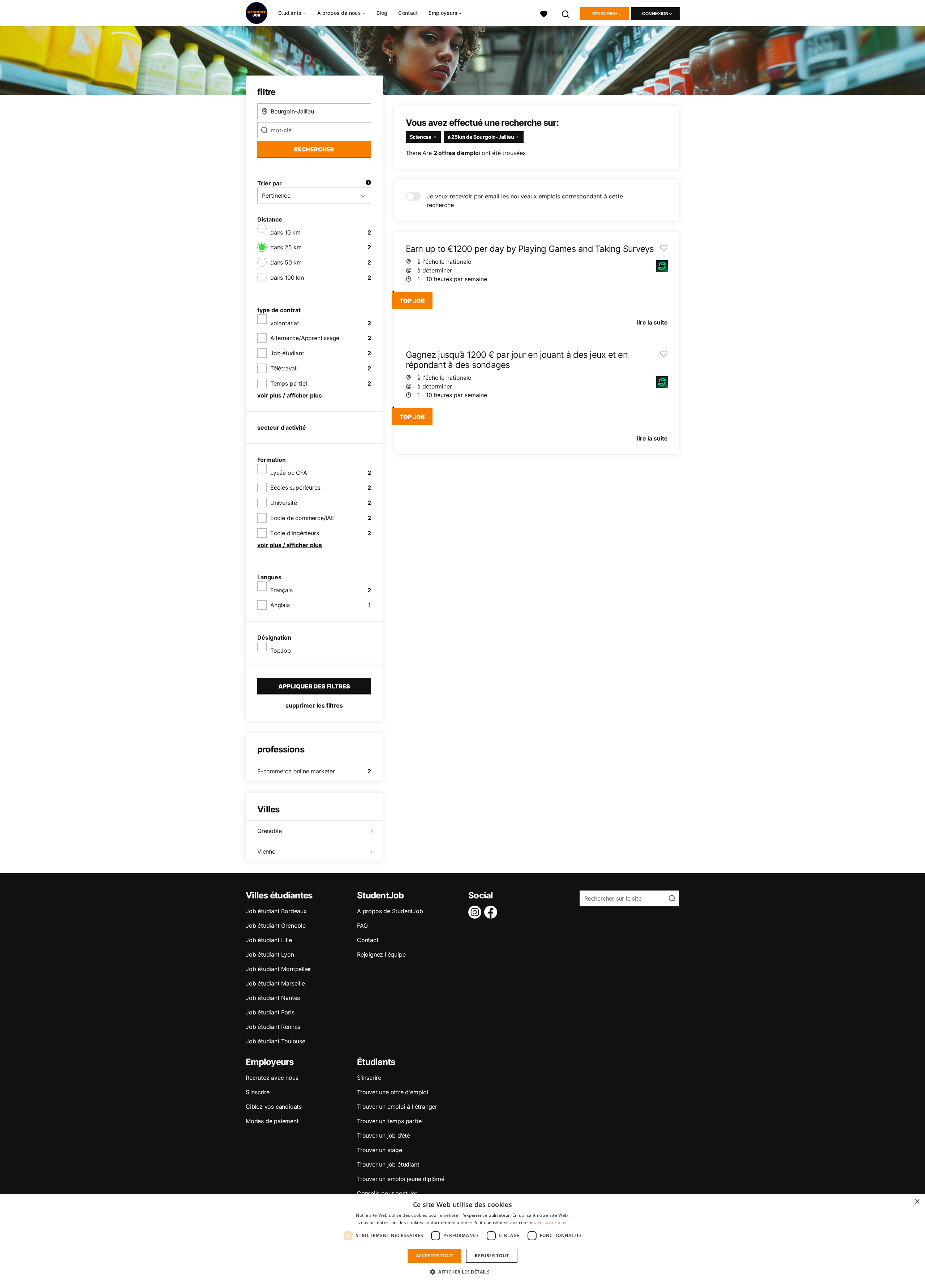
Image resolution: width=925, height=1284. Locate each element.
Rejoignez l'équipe (381, 954)
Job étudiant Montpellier (278, 968)
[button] (462, 1271)
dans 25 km (286, 247)
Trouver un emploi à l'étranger (397, 1106)
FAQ (362, 925)
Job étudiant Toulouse (275, 1041)
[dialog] (462, 1239)
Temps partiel (288, 383)
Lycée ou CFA (288, 472)
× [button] (917, 1201)
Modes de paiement (272, 1121)
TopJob (280, 650)
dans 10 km (285, 232)
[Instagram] (476, 912)
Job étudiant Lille (269, 940)
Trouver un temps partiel (390, 1121)
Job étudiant (287, 353)
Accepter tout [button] (434, 1256)
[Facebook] (492, 912)
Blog (382, 13)
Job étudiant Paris (270, 1012)
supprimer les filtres (314, 705)
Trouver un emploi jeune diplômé (400, 1178)
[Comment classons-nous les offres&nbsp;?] (368, 183)
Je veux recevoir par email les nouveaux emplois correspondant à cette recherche (525, 201)
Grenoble (269, 830)
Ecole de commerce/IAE (302, 517)
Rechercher (314, 149)
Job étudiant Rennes (273, 1026)
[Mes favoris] (544, 13)
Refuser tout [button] (492, 1256)
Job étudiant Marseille (275, 983)
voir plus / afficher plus (289, 395)
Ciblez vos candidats (274, 1106)
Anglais (280, 605)
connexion (655, 13)
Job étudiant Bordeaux (276, 911)
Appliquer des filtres (314, 686)
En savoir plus (552, 1222)
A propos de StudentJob (390, 911)
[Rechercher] (566, 13)
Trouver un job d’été (383, 1135)
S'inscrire (604, 13)
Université (283, 502)
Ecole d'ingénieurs (294, 533)
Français (281, 590)
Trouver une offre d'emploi (392, 1092)
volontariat (284, 323)
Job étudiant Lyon (270, 954)
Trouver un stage (379, 1150)
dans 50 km (286, 262)
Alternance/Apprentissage (304, 338)
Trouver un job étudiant (388, 1164)
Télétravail (284, 368)
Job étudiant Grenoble (276, 925)
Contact (408, 13)
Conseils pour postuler (387, 1193)
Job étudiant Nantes (273, 997)
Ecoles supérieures (295, 487)
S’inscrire (258, 1092)
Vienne (266, 851)
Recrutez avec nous (272, 1077)
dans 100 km (287, 277)
